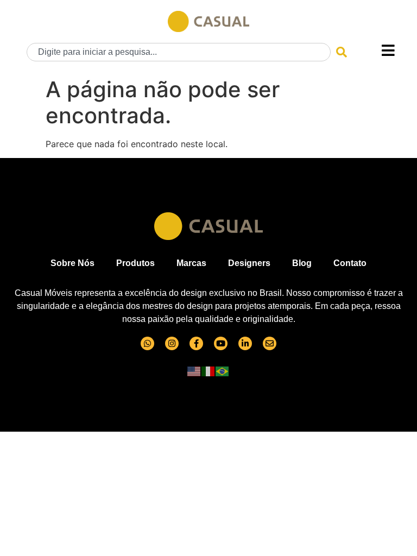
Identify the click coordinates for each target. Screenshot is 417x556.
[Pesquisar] (341, 52)
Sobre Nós (72, 263)
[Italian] (208, 370)
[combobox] (179, 52)
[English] (194, 370)
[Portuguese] (223, 370)
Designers (249, 263)
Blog (302, 263)
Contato (350, 263)
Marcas (191, 263)
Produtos (135, 263)
